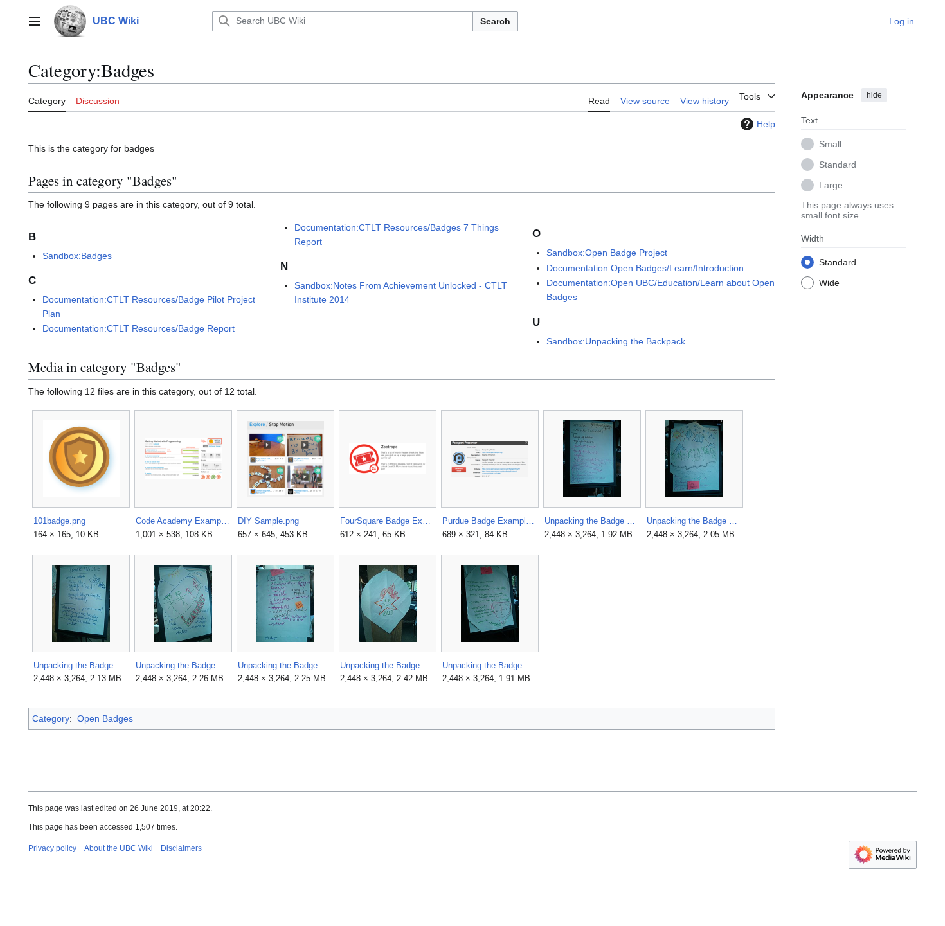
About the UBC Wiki (118, 848)
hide (874, 95)
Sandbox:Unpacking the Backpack (615, 341)
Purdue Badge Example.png (489, 521)
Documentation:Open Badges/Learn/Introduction (645, 268)
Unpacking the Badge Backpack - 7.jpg (489, 665)
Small (830, 143)
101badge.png (59, 521)
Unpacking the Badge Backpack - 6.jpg (387, 665)
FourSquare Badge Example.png (387, 521)
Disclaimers (181, 848)
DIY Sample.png (268, 521)
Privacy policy (52, 848)
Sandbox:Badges (77, 256)
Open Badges (105, 718)
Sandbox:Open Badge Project (606, 252)
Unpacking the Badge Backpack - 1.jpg (591, 521)
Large (831, 184)
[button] (34, 21)
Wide (829, 282)
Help (766, 124)
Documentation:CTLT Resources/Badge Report (138, 328)
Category (50, 718)
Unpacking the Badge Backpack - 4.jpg (183, 665)
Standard (837, 164)
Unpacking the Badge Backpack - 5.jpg (285, 665)
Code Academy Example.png (183, 521)
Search (495, 21)
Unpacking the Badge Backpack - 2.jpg (694, 521)
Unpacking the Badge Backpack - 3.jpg (80, 665)
